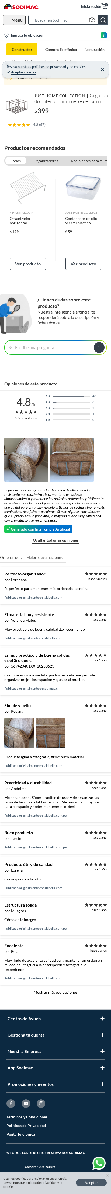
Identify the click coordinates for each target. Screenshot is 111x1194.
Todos (16, 161)
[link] (28, 220)
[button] (69, 20)
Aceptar (91, 1182)
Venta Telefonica (20, 1134)
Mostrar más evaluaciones (55, 992)
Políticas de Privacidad (26, 1125)
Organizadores (46, 161)
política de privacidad (41, 1183)
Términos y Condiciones (26, 1117)
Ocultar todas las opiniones (55, 540)
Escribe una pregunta (34, 347)
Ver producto (28, 263)
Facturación (94, 49)
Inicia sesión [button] (91, 6)
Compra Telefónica (61, 49)
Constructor (22, 49)
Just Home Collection (59, 95)
